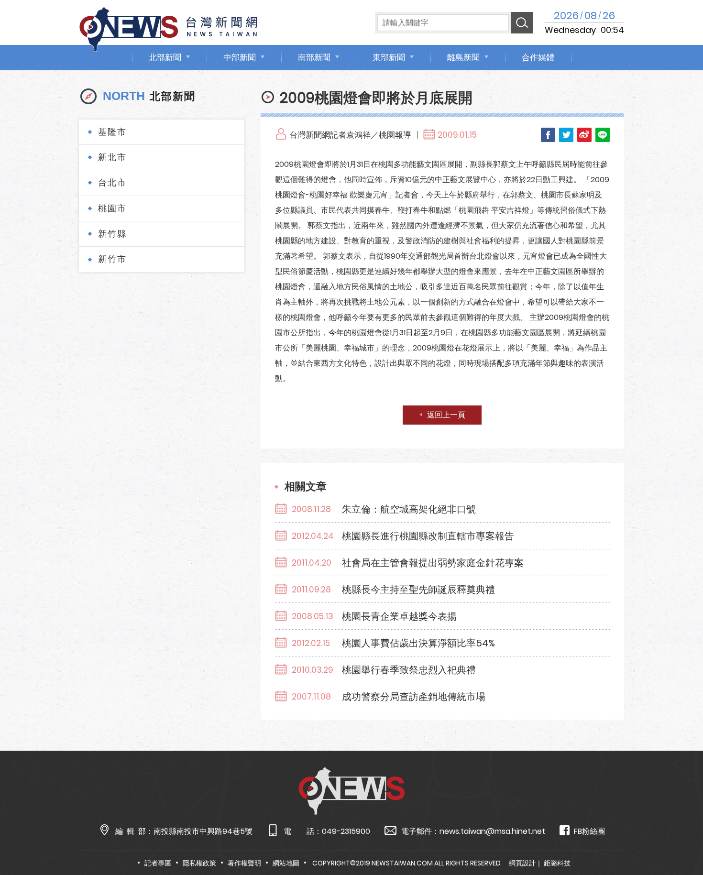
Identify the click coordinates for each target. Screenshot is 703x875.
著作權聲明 (244, 863)
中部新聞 (239, 57)
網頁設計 (522, 863)
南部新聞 (314, 57)
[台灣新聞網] (168, 28)
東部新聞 (389, 57)
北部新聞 (165, 57)
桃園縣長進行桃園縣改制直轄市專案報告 (428, 536)
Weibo (584, 135)
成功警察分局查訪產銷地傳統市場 (413, 696)
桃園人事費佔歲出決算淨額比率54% (418, 643)
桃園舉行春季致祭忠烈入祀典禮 (409, 670)
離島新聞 (463, 57)
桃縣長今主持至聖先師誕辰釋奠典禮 (418, 589)
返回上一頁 (446, 414)
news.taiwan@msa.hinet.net (492, 831)
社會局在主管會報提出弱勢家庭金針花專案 (433, 562)
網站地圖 (286, 863)
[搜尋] (522, 22)
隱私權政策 (199, 863)
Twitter (566, 135)
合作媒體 (538, 57)
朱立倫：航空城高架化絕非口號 (409, 509)
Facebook (548, 135)
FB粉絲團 (589, 831)
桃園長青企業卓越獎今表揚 (399, 616)
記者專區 (157, 863)
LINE (602, 135)
